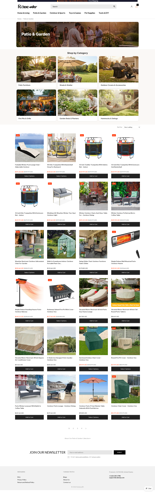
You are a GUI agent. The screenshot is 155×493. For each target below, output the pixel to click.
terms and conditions (81, 457)
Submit (119, 452)
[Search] (114, 6)
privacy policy (96, 457)
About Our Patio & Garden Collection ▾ (77, 438)
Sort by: (119, 127)
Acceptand (85, 457)
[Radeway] (27, 6)
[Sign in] (132, 6)
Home (19, 19)
